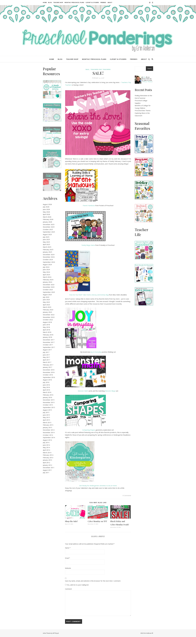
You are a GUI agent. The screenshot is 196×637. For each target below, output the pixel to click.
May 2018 (46, 327)
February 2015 (48, 425)
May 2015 (46, 417)
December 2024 (48, 254)
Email (67, 558)
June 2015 (46, 415)
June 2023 (46, 300)
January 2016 (47, 397)
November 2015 (49, 402)
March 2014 (47, 453)
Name (67, 548)
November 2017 (49, 342)
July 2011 (46, 472)
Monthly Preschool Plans (74, 2)
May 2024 (46, 272)
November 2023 (49, 287)
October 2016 (48, 375)
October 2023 (48, 290)
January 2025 (47, 252)
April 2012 (46, 462)
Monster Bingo (110, 391)
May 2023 (46, 302)
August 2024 (47, 264)
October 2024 (48, 259)
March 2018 (47, 332)
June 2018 (46, 325)
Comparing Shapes (88, 430)
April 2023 (46, 305)
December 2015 (48, 400)
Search (149, 68)
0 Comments (127, 495)
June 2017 (46, 355)
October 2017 (48, 345)
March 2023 (47, 307)
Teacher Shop (58, 2)
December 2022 (48, 315)
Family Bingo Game (88, 245)
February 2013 (48, 457)
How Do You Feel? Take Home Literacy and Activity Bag (89, 295)
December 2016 (48, 370)
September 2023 (49, 292)
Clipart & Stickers (92, 2)
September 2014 (49, 437)
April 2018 (46, 330)
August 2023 (47, 295)
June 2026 (46, 209)
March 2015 (47, 422)
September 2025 (49, 232)
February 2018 (48, 335)
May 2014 (46, 447)
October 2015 (48, 405)
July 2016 (46, 382)
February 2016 (48, 395)
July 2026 (46, 207)
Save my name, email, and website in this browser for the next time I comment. (93, 581)
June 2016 (46, 385)
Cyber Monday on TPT (97, 521)
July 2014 (46, 442)
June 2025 (46, 239)
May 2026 (46, 212)
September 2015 (49, 407)
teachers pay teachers (101, 69)
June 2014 (46, 445)
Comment (68, 589)
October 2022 (48, 320)
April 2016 (46, 390)
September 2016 (49, 377)
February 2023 (48, 310)
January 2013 (47, 460)
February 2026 (48, 219)
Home (45, 2)
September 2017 (49, 347)
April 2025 (46, 244)
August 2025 (47, 234)
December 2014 (48, 430)
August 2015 (47, 410)
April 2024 (46, 275)
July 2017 (46, 352)
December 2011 (48, 467)
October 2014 (48, 435)
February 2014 (48, 455)
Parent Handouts (89, 205)
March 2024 (47, 277)
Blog (50, 2)
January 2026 (47, 222)
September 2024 (49, 262)
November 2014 (49, 432)
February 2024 (48, 280)
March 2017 (47, 362)
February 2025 (48, 249)
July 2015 (46, 412)
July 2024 (46, 267)
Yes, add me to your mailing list (77, 585)
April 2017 (46, 360)
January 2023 (47, 312)
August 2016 (47, 380)
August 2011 (47, 470)
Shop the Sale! (71, 521)
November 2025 (49, 227)
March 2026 (47, 217)
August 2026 (47, 204)
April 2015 (46, 420)
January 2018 (47, 337)
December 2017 (48, 340)
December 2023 (48, 285)
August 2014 (47, 440)
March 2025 (47, 247)
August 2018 (47, 322)
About (110, 2)
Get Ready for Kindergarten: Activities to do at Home (98, 486)
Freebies (103, 2)
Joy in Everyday (96, 352)
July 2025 (46, 237)
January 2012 (47, 465)
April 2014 (46, 450)
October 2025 (48, 229)
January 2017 (47, 367)
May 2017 (46, 357)
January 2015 (47, 427)
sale (87, 69)
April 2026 (46, 214)
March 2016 (47, 392)
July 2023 (46, 297)
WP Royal (56, 633)
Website (68, 568)
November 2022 (49, 317)
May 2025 (46, 242)
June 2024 (46, 269)
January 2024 (47, 282)
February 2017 (48, 365)
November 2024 (49, 257)
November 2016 (49, 372)
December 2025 (48, 224)
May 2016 (46, 387)
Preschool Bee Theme (142, 110)
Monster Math (83, 391)
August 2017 (47, 350)
